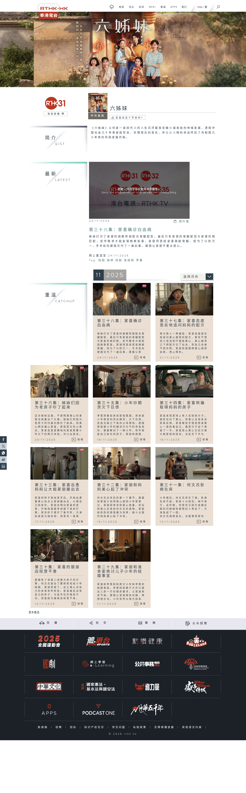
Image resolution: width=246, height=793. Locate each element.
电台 (130, 9)
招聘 (60, 727)
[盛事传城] (196, 687)
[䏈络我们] (140, 622)
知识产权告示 (95, 727)
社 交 (101, 622)
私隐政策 (140, 727)
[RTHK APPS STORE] (49, 709)
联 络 (150, 622)
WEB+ (151, 9)
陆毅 (118, 260)
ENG (200, 7)
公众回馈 (200, 623)
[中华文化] (49, 687)
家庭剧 (129, 260)
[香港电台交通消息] (42, 622)
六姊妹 (119, 109)
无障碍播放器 (165, 727)
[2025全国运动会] (49, 641)
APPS (172, 9)
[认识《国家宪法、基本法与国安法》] (98, 687)
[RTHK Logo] (51, 9)
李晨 (139, 260)
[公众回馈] (188, 623)
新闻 (140, 9)
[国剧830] (49, 664)
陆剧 (101, 260)
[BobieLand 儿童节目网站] (196, 641)
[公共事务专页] (147, 664)
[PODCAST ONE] (98, 709)
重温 (162, 9)
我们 (183, 9)
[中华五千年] (147, 709)
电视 (120, 9)
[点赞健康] (147, 641)
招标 (74, 727)
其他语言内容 (193, 727)
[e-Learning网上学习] (98, 664)
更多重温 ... (35, 612)
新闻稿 (43, 727)
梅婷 (110, 260)
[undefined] (112, 6)
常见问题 (119, 727)
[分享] (91, 622)
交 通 (52, 622)
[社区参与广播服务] (196, 664)
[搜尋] (218, 6)
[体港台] (98, 641)
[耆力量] (147, 687)
